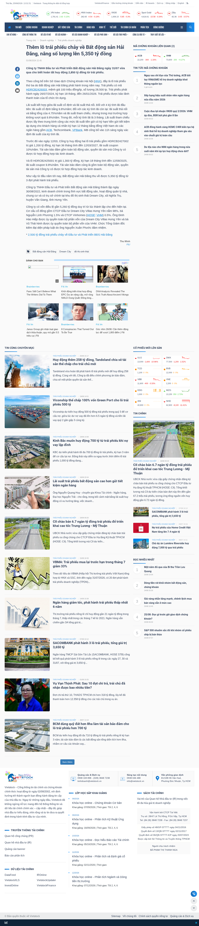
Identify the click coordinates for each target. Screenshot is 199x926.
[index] (48, 13)
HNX (98, 81)
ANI (139, 401)
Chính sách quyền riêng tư (153, 916)
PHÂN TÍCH (145, 27)
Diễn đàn (139, 3)
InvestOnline (12, 885)
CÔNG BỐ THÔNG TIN (29, 34)
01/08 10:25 (84, 679)
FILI (128, 244)
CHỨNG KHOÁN (31, 27)
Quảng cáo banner (15, 849)
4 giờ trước (148, 87)
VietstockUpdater (46, 880)
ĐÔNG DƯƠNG (158, 27)
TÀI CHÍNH (78, 27)
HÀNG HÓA (91, 27)
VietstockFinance (102, 3)
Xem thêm (67, 762)
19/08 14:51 (84, 396)
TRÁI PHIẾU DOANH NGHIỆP (64, 356)
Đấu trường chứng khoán (122, 3)
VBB (139, 379)
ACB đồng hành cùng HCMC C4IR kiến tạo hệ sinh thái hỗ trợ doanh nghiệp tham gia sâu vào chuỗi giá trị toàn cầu (169, 131)
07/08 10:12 (84, 639)
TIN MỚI (18, 27)
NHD (168, 401)
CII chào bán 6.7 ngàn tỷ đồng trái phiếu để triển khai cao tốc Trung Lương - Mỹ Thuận (162, 469)
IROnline (42, 875)
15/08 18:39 (84, 558)
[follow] (6, 923)
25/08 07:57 (148, 638)
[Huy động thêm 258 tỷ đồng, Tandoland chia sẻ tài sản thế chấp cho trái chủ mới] (27, 371)
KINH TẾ (102, 27)
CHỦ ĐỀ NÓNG (12, 34)
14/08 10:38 (84, 599)
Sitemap (115, 916)
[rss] (187, 3)
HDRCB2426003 (36, 89)
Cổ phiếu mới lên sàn (147, 347)
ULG (139, 357)
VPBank (77, 130)
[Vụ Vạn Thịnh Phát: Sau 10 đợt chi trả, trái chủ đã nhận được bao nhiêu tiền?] (27, 694)
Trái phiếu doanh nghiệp (144, 461)
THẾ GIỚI (113, 27)
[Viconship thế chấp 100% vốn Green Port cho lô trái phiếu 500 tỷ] (27, 411)
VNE (168, 379)
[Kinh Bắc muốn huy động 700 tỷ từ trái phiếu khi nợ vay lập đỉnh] (27, 452)
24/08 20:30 (148, 590)
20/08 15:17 (84, 356)
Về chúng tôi (130, 916)
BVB (168, 368)
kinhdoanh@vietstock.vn (90, 781)
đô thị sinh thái (81, 251)
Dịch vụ (160, 3)
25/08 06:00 (148, 622)
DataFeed (10, 875)
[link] (182, 27)
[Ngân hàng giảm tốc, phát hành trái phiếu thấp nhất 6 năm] (27, 613)
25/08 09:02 (148, 119)
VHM (100, 215)
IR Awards (150, 3)
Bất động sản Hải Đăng (44, 251)
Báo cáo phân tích (15, 855)
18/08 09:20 (84, 518)
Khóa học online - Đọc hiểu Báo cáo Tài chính (100, 840)
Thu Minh (125, 241)
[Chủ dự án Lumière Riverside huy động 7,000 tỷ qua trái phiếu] (141, 543)
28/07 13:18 (84, 720)
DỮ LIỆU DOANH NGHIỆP (80, 34)
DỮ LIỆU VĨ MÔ (46, 34)
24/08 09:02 (148, 154)
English (181, 3)
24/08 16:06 (148, 139)
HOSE (91, 215)
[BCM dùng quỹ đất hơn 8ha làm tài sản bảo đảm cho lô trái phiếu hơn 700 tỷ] (27, 735)
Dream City (65, 251)
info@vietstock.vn (135, 781)
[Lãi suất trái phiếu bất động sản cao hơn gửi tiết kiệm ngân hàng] (27, 492)
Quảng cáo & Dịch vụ (182, 916)
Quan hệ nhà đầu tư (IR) (18, 842)
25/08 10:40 (148, 606)
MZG (168, 390)
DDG (139, 390)
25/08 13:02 (148, 103)
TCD (139, 368)
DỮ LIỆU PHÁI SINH (101, 34)
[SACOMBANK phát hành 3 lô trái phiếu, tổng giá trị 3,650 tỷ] (27, 654)
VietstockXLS (12, 880)
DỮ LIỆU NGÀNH (60, 34)
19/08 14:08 (84, 437)
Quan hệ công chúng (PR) (19, 836)
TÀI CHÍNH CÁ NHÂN (128, 27)
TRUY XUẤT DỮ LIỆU (157, 34)
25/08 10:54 (148, 575)
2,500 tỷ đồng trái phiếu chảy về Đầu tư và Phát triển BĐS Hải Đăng (70, 234)
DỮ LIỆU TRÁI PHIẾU (120, 34)
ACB (49, 130)
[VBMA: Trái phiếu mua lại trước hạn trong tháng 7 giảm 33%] (27, 573)
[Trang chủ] (19, 776)
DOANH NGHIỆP (48, 27)
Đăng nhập (170, 3)
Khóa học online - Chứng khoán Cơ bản (97, 802)
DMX (168, 357)
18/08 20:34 (84, 477)
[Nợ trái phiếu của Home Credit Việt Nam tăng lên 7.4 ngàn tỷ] (141, 527)
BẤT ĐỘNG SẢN (64, 27)
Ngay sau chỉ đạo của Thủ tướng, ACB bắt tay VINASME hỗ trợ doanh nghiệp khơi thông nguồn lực (167, 79)
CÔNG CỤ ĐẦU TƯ (139, 34)
